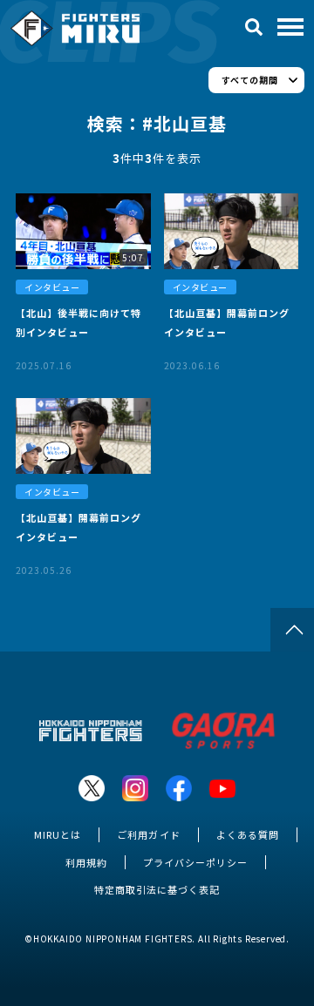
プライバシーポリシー (195, 862)
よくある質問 (247, 834)
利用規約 (86, 862)
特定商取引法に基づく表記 (157, 889)
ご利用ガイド (148, 834)
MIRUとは (57, 834)
